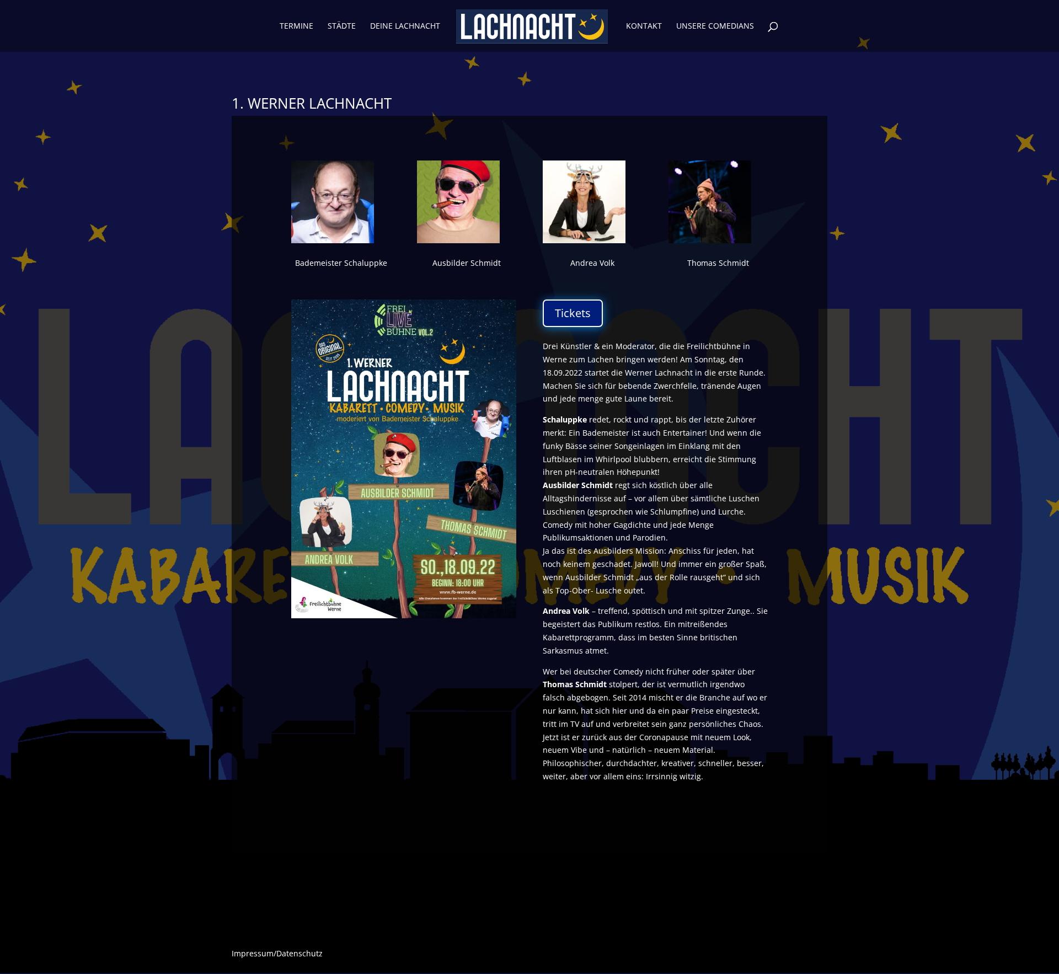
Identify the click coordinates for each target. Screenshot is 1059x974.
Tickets (573, 313)
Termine (296, 26)
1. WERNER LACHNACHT (312, 103)
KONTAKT (644, 26)
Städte (342, 26)
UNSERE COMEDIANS (715, 26)
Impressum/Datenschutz (277, 954)
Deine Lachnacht (405, 26)
